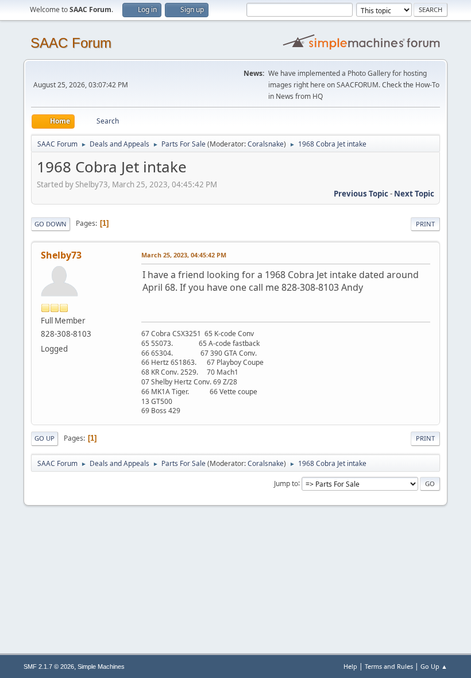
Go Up (44, 438)
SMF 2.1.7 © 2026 (49, 666)
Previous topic (361, 193)
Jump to (286, 483)
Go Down (50, 223)
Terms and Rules (389, 666)
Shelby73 (61, 255)
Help (350, 666)
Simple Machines (101, 666)
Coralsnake (266, 144)
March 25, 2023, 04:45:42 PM (183, 255)
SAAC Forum (70, 43)
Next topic (414, 193)
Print (425, 223)
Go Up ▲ (433, 666)
